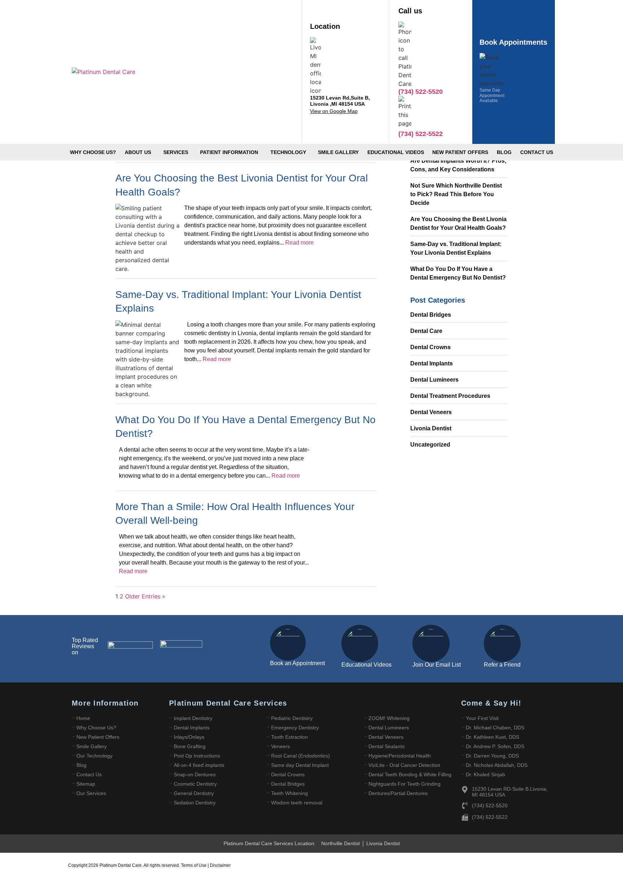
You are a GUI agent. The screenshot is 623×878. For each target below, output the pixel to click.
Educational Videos (366, 665)
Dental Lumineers (434, 380)
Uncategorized (430, 445)
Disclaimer (220, 865)
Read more (299, 243)
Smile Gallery (338, 152)
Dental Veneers (431, 412)
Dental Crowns (430, 347)
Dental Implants (431, 363)
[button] (139, 152)
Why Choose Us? (93, 152)
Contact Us (536, 152)
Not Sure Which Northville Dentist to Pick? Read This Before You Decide (456, 194)
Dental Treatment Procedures (450, 396)
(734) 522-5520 (420, 91)
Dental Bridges (430, 315)
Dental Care (426, 331)
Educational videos (395, 152)
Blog (504, 152)
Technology (288, 152)
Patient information (229, 152)
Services (175, 152)
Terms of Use (194, 865)
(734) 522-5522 (490, 817)
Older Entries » (145, 596)
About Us (138, 152)
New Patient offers (460, 152)
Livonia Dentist (430, 428)
